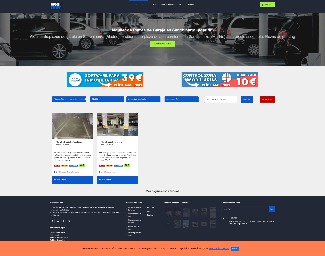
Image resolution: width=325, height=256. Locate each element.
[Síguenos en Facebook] (52, 221)
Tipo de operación (139, 4)
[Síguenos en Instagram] (69, 221)
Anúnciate (150, 207)
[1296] (168, 224)
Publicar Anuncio (168, 4)
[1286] (204, 224)
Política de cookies (57, 240)
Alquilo (57, 165)
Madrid (64, 165)
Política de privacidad (59, 238)
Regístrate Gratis (163, 44)
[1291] (195, 224)
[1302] (186, 212)
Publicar (150, 215)
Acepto (235, 249)
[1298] (213, 212)
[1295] (177, 224)
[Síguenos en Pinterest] (63, 221)
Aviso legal (54, 235)
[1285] (213, 224)
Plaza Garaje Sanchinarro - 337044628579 (112, 143)
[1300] (195, 212)
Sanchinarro (73, 165)
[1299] (204, 212)
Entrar (268, 5)
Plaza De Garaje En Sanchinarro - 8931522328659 (70, 143)
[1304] (177, 212)
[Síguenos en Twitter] (58, 221)
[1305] (168, 212)
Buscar (154, 4)
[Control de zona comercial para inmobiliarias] (219, 79)
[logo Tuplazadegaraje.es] (56, 6)
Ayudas (191, 4)
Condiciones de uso (58, 232)
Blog (181, 4)
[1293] (186, 224)
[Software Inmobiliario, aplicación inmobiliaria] (105, 79)
